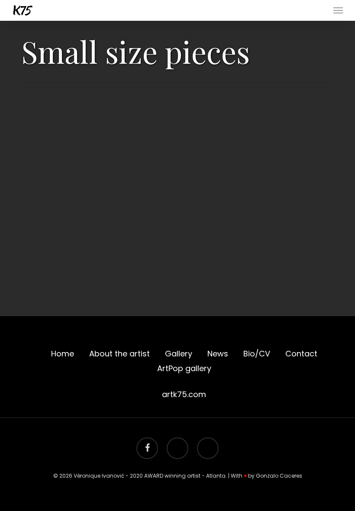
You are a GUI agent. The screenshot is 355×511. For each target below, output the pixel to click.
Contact (301, 353)
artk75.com (184, 394)
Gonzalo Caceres (279, 475)
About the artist (119, 353)
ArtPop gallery (184, 368)
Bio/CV (256, 353)
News (217, 353)
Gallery (178, 353)
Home (62, 353)
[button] (338, 10)
